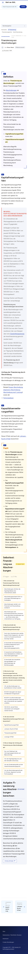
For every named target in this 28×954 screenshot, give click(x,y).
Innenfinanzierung (17, 32)
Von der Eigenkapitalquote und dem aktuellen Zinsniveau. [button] (12, 759)
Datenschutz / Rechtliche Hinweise (12, 935)
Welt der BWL (10, 2)
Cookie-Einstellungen (8, 942)
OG (2, 47)
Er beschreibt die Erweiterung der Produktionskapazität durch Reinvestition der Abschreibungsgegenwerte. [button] (13, 645)
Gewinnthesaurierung (17, 334)
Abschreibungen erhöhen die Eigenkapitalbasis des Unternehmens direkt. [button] (12, 590)
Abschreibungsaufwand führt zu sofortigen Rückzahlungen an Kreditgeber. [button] (13, 598)
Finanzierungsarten (7, 32)
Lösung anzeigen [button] (9, 861)
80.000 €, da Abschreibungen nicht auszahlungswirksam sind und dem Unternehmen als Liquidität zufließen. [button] (14, 700)
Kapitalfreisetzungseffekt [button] (11, 725)
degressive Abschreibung (11, 390)
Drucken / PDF (8, 50)
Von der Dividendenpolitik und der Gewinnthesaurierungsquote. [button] (13, 765)
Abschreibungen (11, 90)
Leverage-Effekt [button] (9, 737)
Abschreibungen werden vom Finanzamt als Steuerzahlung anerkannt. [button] (12, 605)
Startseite (4, 29)
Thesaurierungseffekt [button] (10, 733)
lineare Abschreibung (16, 387)
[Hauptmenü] (2, 2)
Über (4, 931)
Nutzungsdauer (8, 398)
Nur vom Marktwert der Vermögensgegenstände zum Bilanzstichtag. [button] (12, 753)
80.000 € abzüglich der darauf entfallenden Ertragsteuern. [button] (12, 692)
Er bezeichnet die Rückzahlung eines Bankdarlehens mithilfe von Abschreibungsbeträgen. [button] (13, 653)
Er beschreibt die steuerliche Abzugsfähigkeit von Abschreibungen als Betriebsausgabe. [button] (12, 662)
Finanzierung (12, 29)
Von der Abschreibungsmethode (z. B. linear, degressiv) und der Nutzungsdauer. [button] (13, 772)
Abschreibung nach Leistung (12, 392)
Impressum (5, 938)
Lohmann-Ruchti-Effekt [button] (11, 729)
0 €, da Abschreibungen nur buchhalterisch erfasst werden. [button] (13, 687)
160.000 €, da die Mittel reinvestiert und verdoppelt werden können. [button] (11, 708)
